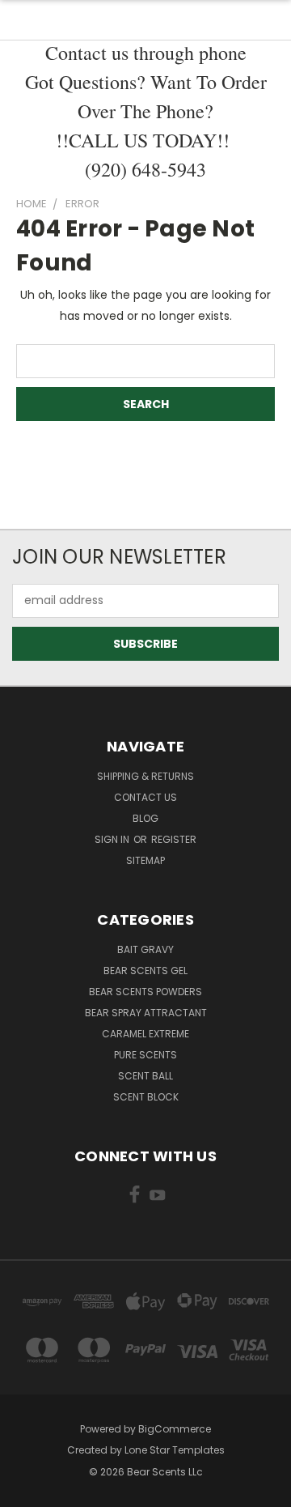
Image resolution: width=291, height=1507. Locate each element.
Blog (145, 818)
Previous (25, 1491)
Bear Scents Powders (145, 991)
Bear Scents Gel (145, 970)
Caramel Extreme (145, 1034)
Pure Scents (145, 1055)
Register (173, 839)
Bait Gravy (145, 949)
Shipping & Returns (145, 776)
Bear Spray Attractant (146, 1013)
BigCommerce (174, 1429)
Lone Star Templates (174, 1450)
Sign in (113, 839)
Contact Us (145, 797)
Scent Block (146, 1097)
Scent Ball (145, 1076)
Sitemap (145, 860)
